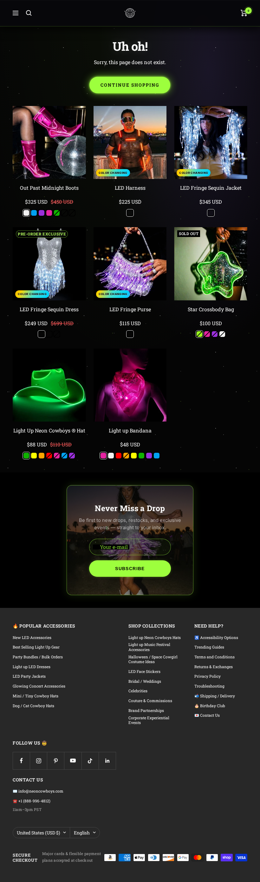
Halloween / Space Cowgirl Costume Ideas (153, 659)
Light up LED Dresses (31, 666)
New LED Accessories (32, 637)
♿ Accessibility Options (216, 637)
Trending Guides (209, 647)
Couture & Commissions (150, 700)
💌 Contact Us (207, 715)
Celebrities (137, 690)
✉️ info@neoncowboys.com (38, 791)
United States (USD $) (38, 833)
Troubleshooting (209, 686)
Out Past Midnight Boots (49, 187)
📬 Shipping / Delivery (214, 696)
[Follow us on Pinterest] (55, 760)
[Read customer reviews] (49, 195)
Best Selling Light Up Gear (36, 647)
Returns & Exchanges (213, 666)
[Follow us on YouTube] (72, 760)
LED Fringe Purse (130, 309)
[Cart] (244, 13)
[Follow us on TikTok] (90, 760)
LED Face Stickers (144, 671)
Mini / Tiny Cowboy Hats (35, 696)
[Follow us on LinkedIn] (107, 760)
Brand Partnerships (146, 710)
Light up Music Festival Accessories (149, 647)
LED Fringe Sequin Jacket (211, 187)
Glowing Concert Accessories (39, 686)
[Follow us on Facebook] (21, 760)
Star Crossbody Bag (211, 309)
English (82, 833)
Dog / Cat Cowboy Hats (33, 705)
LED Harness (130, 187)
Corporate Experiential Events (148, 720)
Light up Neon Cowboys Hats (154, 637)
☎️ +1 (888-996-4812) (31, 801)
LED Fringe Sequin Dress (49, 309)
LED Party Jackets (29, 676)
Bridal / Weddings (144, 681)
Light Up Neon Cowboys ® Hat (49, 430)
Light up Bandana (130, 430)
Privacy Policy (207, 676)
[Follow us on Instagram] (38, 760)
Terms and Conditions (214, 657)
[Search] (29, 13)
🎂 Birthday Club (209, 705)
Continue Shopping (130, 85)
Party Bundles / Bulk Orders (38, 657)
